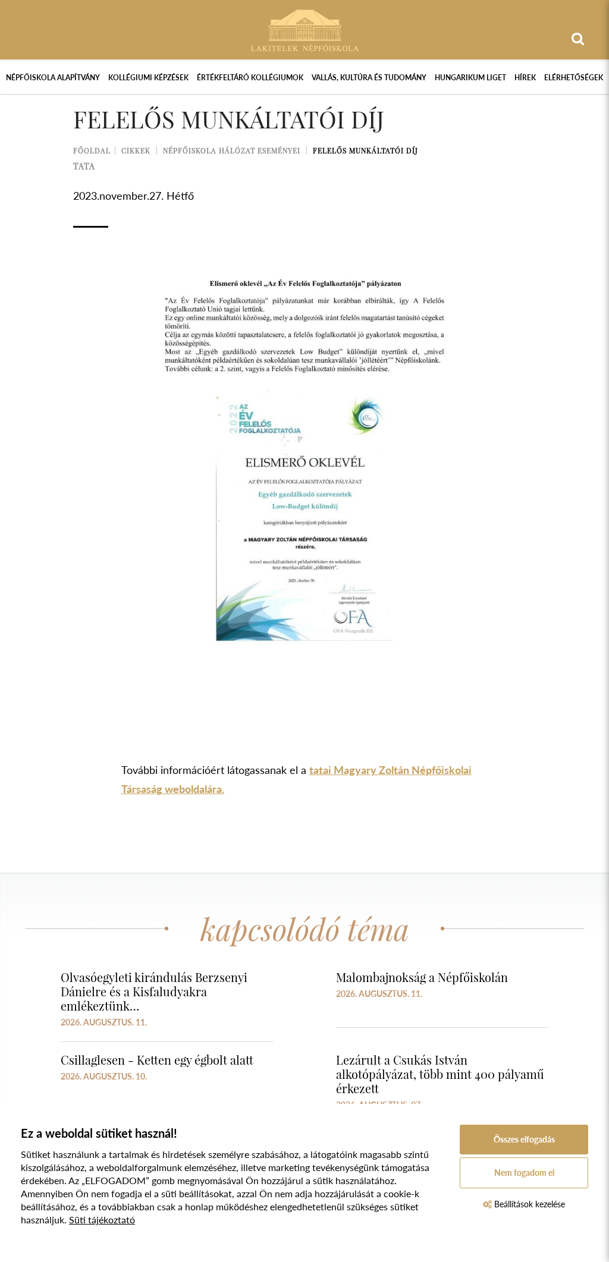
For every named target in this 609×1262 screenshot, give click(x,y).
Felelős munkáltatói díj (365, 150)
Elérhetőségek (573, 77)
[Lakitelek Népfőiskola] (305, 29)
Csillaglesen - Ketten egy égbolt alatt (157, 1060)
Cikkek (135, 150)
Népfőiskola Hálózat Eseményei (231, 150)
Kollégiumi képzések (148, 77)
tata (84, 166)
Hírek (525, 77)
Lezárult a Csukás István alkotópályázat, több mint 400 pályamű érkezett (440, 1074)
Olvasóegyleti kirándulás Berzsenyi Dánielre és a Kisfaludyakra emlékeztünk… (154, 991)
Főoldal (92, 150)
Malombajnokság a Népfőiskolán (422, 977)
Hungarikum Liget (470, 77)
